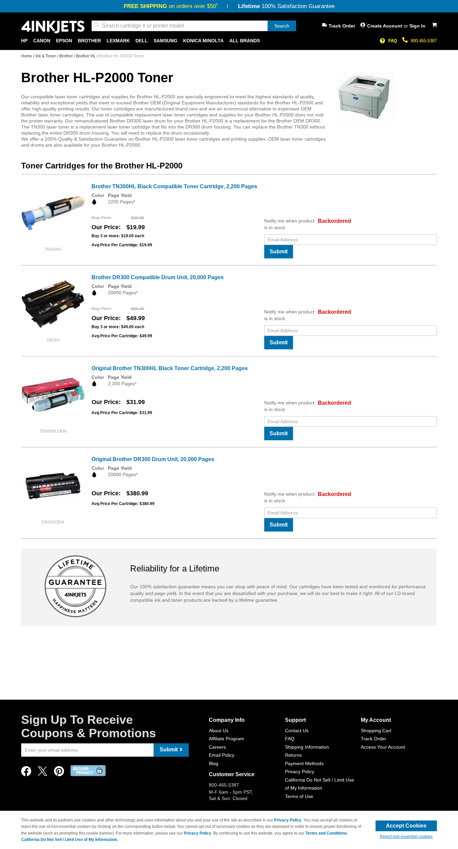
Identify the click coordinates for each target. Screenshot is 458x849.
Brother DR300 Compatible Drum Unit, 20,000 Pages (158, 277)
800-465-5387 (424, 40)
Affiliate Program (226, 738)
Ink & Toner (46, 56)
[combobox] (194, 25)
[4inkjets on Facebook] (26, 773)
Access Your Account (383, 747)
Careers (217, 747)
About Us (218, 730)
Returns (293, 755)
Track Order (342, 26)
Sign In (417, 26)
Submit (279, 251)
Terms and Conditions (326, 833)
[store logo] (53, 27)
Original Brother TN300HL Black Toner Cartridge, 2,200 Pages (170, 368)
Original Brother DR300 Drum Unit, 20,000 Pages (153, 459)
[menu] (229, 41)
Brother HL (86, 56)
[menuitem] (24, 41)
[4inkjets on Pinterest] (59, 773)
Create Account (385, 26)
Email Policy (221, 755)
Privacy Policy (299, 771)
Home (27, 56)
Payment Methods (304, 763)
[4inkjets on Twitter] (43, 773)
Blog (213, 763)
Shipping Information (307, 747)
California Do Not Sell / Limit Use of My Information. (69, 839)
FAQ (392, 40)
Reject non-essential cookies (406, 836)
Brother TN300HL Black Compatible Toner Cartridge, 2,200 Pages (174, 186)
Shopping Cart (376, 730)
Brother (66, 56)
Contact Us (296, 730)
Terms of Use (299, 796)
